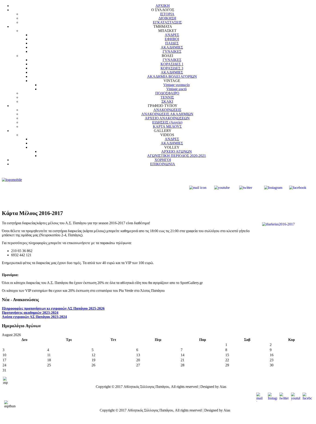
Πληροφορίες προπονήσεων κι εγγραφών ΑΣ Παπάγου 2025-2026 (53, 308)
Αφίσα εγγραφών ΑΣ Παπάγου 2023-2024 (34, 317)
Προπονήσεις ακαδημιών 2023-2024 (30, 313)
